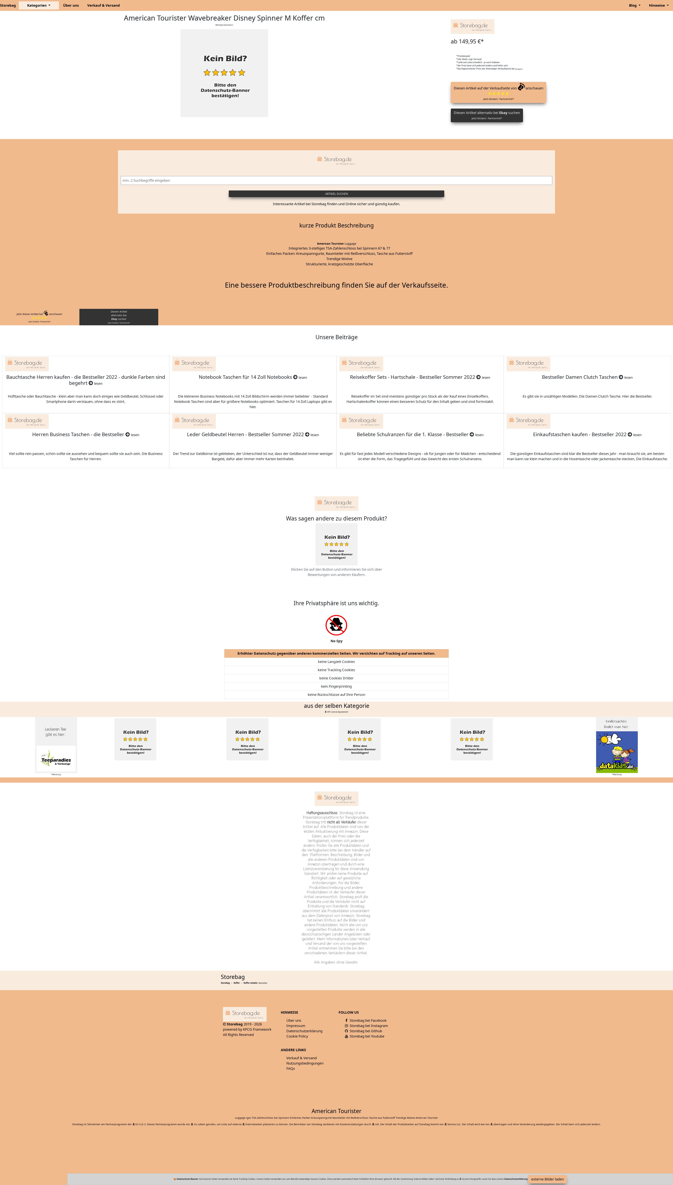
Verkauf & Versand (103, 5)
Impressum (295, 1025)
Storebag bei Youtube (366, 1036)
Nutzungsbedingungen (305, 1063)
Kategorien (37, 5)
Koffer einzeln (250, 983)
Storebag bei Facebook (368, 1020)
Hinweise (657, 5)
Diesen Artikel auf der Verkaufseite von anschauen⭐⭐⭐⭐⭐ (498, 93)
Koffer (237, 983)
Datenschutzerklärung (304, 1031)
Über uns (71, 5)
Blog (633, 5)
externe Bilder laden (547, 1179)
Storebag (8, 5)
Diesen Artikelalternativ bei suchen (119, 317)
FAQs (290, 1068)
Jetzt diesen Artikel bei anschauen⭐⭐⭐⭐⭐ (39, 317)
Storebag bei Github (365, 1031)
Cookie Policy (297, 1036)
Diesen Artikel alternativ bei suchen (487, 115)
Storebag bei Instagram (368, 1025)
